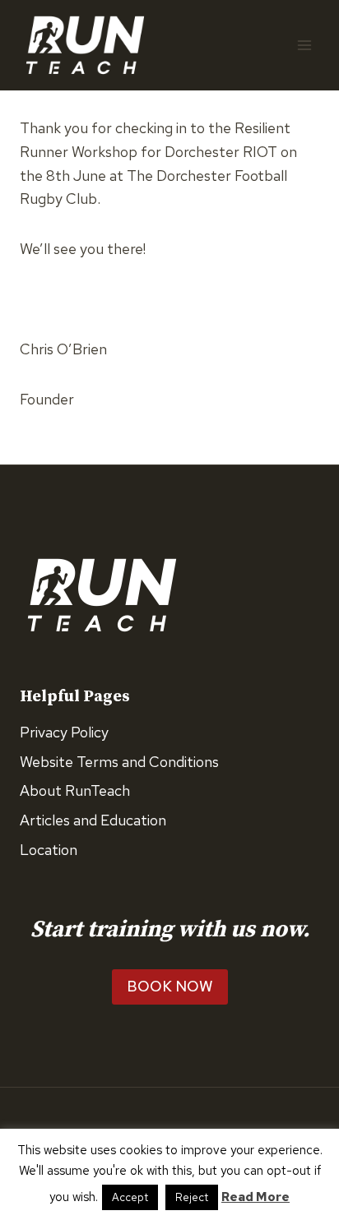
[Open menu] (304, 45)
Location (48, 849)
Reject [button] (191, 1197)
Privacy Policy (64, 732)
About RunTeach (75, 790)
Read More (255, 1197)
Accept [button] (130, 1197)
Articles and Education (93, 820)
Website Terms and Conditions (119, 761)
